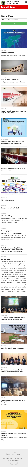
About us (13, 457)
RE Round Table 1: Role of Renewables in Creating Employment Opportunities (12, 142)
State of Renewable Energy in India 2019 (12, 348)
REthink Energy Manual (7, 200)
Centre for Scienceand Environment (12, 2)
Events (13, 454)
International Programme (8, 216)
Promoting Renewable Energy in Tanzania (13, 168)
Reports (8, 454)
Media (18, 454)
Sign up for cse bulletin (13, 460)
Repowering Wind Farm (7, 52)
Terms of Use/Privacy (7, 458)
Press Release (14, 453)
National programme (7, 231)
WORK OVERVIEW (6, 259)
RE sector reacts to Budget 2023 (10, 79)
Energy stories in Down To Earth (10, 208)
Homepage (6, 453)
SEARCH (14, 23)
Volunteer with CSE (19, 458)
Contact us (20, 457)
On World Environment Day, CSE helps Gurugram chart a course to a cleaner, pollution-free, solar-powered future (12, 249)
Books (21, 453)
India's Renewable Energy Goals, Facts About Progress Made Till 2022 (13, 112)
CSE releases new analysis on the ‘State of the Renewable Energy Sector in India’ (13, 318)
